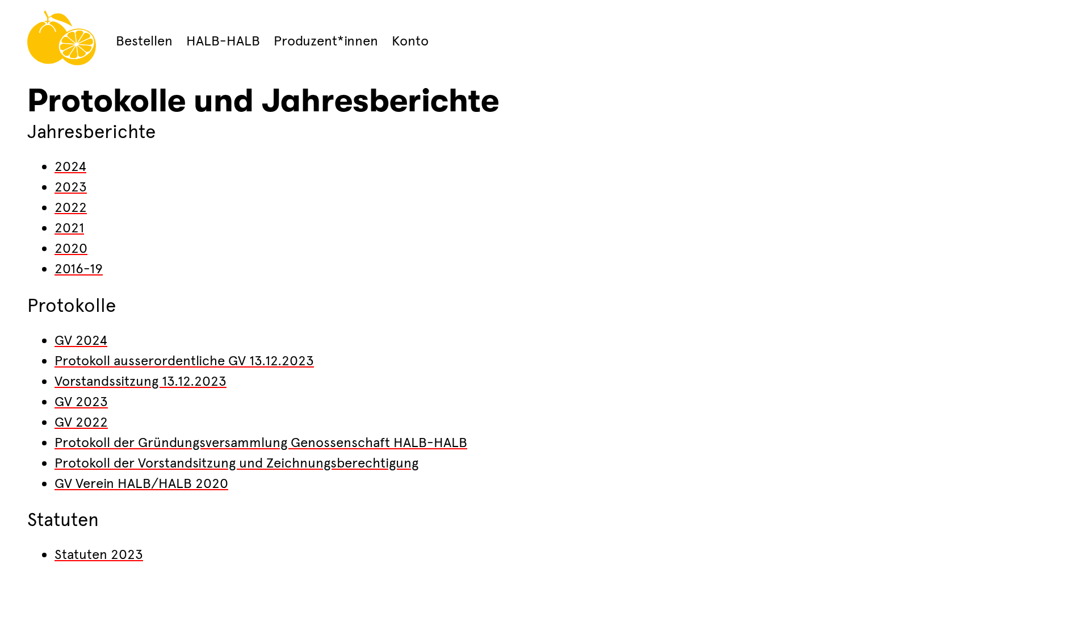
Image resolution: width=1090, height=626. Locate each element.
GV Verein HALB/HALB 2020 (141, 483)
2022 (70, 207)
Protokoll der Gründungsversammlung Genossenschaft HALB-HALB (260, 442)
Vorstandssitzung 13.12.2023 (140, 381)
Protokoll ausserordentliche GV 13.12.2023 (184, 360)
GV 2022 (81, 422)
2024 (70, 166)
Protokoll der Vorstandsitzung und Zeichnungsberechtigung (236, 462)
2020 (70, 248)
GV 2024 (80, 340)
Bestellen (144, 40)
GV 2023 (81, 401)
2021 (69, 227)
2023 (70, 186)
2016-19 (78, 268)
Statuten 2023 (98, 554)
